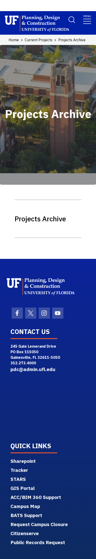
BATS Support (26, 515)
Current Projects (38, 40)
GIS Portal (22, 488)
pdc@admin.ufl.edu (32, 369)
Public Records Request (37, 542)
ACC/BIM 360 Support (35, 497)
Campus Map (25, 506)
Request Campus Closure (39, 524)
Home (14, 40)
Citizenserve (24, 533)
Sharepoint (23, 461)
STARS (18, 479)
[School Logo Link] (31, 24)
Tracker (19, 470)
